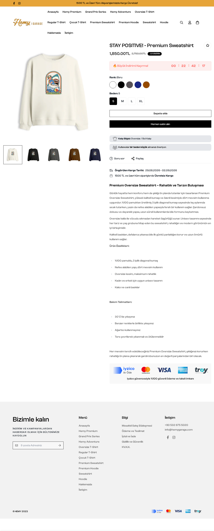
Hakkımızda (54, 32)
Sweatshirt (149, 22)
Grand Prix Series (95, 11)
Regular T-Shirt (56, 22)
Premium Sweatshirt (102, 22)
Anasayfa (53, 11)
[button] (197, 22)
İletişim (69, 32)
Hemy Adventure (120, 11)
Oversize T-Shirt (144, 11)
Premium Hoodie (129, 22)
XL (141, 101)
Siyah (121, 84)
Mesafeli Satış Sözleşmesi (137, 425)
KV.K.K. (126, 447)
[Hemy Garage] (28, 22)
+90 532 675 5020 (176, 425)
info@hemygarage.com (179, 429)
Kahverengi (146, 84)
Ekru (113, 84)
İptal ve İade (129, 436)
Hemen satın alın (160, 124)
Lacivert (138, 84)
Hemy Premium (72, 11)
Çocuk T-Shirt (78, 22)
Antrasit (129, 84)
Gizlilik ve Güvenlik (132, 441)
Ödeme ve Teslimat (133, 431)
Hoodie (164, 22)
